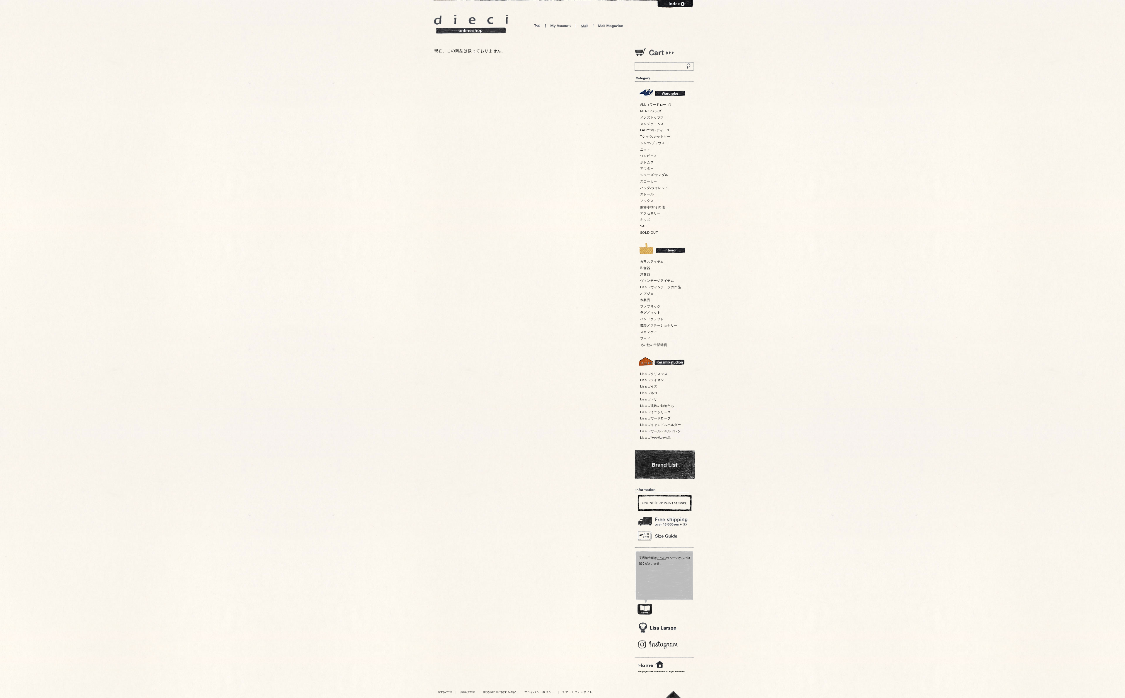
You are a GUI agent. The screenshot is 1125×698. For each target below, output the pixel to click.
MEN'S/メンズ (651, 111)
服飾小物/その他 (652, 207)
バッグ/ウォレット (654, 188)
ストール (647, 194)
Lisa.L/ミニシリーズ (655, 412)
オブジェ (647, 293)
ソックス (647, 200)
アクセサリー (650, 213)
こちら (661, 557)
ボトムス (647, 162)
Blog (658, 644)
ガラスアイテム (652, 261)
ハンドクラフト (652, 319)
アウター (647, 168)
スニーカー (648, 181)
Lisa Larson (657, 627)
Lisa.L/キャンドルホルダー (660, 424)
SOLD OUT (649, 232)
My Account (560, 25)
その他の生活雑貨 (653, 345)
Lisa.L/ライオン (652, 380)
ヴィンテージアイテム (657, 280)
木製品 (645, 300)
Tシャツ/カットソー (655, 136)
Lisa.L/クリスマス (653, 374)
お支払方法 (445, 692)
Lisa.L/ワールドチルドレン (660, 431)
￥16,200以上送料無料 (664, 520)
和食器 (645, 268)
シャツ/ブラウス (652, 143)
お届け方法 (467, 692)
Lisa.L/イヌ (648, 386)
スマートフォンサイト (577, 692)
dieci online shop (471, 24)
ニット (645, 149)
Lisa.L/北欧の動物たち (657, 405)
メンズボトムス (652, 124)
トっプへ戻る (673, 694)
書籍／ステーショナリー (658, 325)
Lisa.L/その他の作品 (655, 437)
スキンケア (648, 332)
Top (537, 25)
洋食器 (645, 274)
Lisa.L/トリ (648, 399)
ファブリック (650, 306)
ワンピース (648, 156)
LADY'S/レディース (655, 130)
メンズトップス (652, 117)
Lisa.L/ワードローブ (655, 418)
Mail (584, 25)
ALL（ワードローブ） (656, 104)
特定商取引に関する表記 (499, 692)
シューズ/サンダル (654, 175)
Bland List (665, 464)
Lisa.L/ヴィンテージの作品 (660, 287)
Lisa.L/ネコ (648, 393)
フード (645, 338)
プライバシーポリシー (539, 692)
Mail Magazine (610, 25)
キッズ (645, 219)
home (651, 665)
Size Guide (664, 535)
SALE (644, 226)
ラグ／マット (650, 312)
